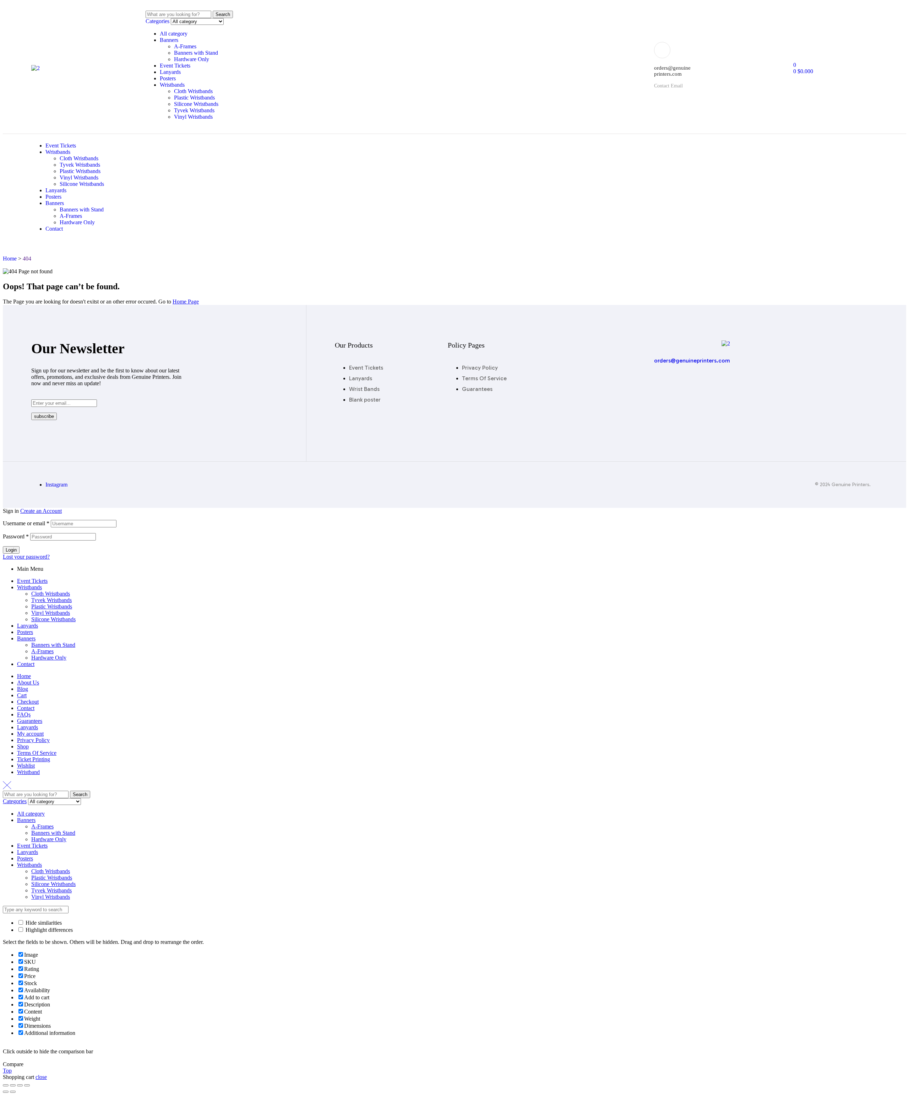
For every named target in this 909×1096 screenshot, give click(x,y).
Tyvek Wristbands (194, 110)
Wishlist (26, 766)
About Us (28, 682)
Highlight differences (48, 930)
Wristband (28, 772)
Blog (22, 689)
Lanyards (170, 72)
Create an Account (41, 511)
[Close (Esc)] (6, 1085)
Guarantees (29, 721)
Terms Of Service (36, 753)
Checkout (28, 702)
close (41, 1077)
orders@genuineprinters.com (692, 360)
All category (173, 34)
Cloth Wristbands (193, 91)
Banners (169, 40)
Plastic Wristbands (194, 98)
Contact (25, 664)
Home (24, 676)
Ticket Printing (33, 759)
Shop (23, 746)
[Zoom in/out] (27, 1085)
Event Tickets (175, 66)
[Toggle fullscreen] (20, 1085)
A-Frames (185, 46)
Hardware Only (191, 59)
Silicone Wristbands (196, 104)
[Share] (13, 1085)
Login (11, 550)
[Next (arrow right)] (13, 1092)
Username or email (26, 523)
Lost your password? (26, 557)
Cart (22, 695)
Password (16, 536)
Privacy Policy (33, 740)
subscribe (44, 416)
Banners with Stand (196, 53)
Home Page (186, 302)
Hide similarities (43, 923)
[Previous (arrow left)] (6, 1092)
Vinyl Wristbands (193, 117)
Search (223, 14)
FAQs (24, 714)
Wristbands (172, 85)
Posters (168, 78)
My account (30, 734)
